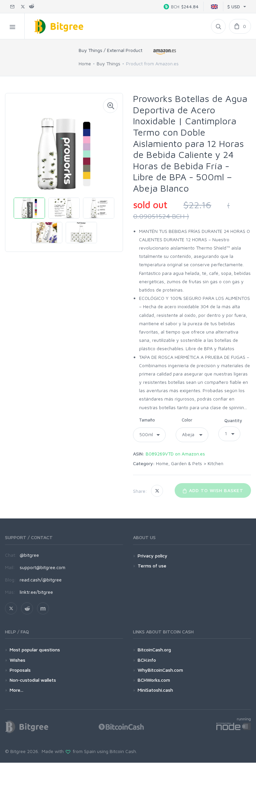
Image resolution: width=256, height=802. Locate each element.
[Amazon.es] (164, 51)
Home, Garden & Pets (179, 463)
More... (16, 690)
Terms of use (152, 565)
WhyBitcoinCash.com (160, 670)
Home (85, 63)
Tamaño (147, 419)
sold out (150, 204)
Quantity (233, 420)
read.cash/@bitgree (41, 579)
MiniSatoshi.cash (155, 690)
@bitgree (29, 555)
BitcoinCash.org (154, 649)
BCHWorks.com (154, 680)
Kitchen (215, 463)
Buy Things (108, 63)
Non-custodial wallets (33, 680)
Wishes (17, 660)
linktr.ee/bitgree (36, 592)
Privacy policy (152, 555)
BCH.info (147, 660)
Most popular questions (35, 649)
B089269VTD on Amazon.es (175, 453)
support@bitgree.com (42, 567)
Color (187, 419)
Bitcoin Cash (123, 751)
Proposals (20, 670)
